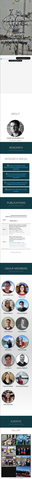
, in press (16, 231)
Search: (7, 216)
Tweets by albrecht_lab (9, 59)
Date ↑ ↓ (4, 220)
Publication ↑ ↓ (14, 221)
